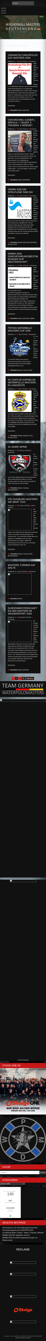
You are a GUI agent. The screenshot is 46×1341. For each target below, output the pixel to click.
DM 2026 (26, 110)
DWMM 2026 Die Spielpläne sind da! (20, 190)
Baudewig (32, 61)
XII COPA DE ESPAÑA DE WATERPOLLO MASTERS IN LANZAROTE (22, 382)
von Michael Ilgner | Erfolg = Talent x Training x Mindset (21, 122)
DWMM (32, 318)
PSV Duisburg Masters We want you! (22, 500)
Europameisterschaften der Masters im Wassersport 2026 (22, 611)
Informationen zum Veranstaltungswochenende (20, 1228)
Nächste (30, 678)
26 (23, 678)
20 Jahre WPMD (17, 447)
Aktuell (20, 110)
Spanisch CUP (27, 435)
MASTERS (26, 180)
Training (25, 488)
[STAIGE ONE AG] (23, 1114)
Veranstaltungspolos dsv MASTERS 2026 (23, 56)
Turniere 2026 (12, 244)
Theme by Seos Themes (23, 1338)
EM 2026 (26, 670)
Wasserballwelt (13, 490)
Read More (11, 105)
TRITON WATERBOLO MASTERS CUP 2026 (20, 329)
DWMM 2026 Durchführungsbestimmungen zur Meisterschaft (23, 257)
